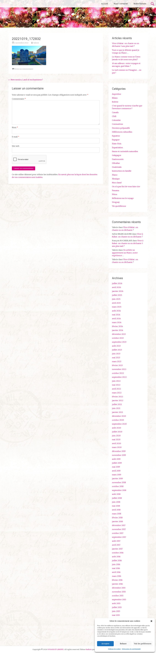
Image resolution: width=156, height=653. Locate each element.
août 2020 (116, 428)
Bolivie (115, 102)
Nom (15, 127)
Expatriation (117, 147)
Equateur (116, 136)
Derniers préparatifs (121, 128)
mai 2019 (116, 467)
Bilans (115, 98)
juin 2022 (116, 381)
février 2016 (117, 580)
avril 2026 (116, 287)
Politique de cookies (114, 649)
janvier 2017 (117, 549)
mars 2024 (116, 322)
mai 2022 (116, 385)
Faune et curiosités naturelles (125, 151)
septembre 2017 (119, 537)
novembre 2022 (119, 369)
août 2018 (116, 494)
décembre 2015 (118, 588)
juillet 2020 (117, 432)
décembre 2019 (119, 451)
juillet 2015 (117, 607)
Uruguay (116, 202)
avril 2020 (116, 443)
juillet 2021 (117, 404)
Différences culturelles (122, 132)
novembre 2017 (119, 529)
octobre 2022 (118, 373)
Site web (15, 146)
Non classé (117, 182)
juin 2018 (116, 502)
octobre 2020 (118, 420)
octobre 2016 (117, 553)
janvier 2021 (117, 412)
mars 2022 (117, 393)
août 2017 (116, 541)
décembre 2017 (118, 525)
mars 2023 (116, 361)
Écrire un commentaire (23, 69)
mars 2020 (117, 447)
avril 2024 (116, 318)
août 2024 (116, 311)
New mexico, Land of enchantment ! (25, 80)
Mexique (116, 179)
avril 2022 (116, 389)
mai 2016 (116, 568)
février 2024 (117, 326)
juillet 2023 (117, 350)
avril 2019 (116, 471)
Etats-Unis (116, 143)
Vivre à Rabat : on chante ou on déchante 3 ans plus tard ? (127, 243)
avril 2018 (116, 510)
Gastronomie (118, 159)
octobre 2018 (117, 486)
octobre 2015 (117, 595)
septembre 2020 (119, 424)
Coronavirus (117, 124)
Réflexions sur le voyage (123, 198)
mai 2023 (116, 357)
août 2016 (116, 556)
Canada (115, 112)
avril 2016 (116, 572)
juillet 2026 (117, 283)
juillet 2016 (117, 560)
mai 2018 (116, 506)
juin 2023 (116, 353)
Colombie (116, 120)
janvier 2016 (117, 584)
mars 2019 (116, 474)
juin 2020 (116, 435)
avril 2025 (116, 303)
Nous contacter (121, 3)
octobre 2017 (117, 533)
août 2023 (116, 346)
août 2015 (116, 603)
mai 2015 (116, 615)
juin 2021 (116, 408)
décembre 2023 (119, 334)
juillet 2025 (117, 295)
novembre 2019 (119, 455)
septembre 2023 (119, 342)
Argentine (116, 94)
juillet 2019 (117, 463)
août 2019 (116, 459)
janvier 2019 (117, 478)
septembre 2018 (119, 490)
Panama (115, 190)
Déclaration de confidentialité (131, 649)
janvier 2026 (117, 291)
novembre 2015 (119, 592)
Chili (114, 116)
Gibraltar (116, 163)
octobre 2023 (118, 338)
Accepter (105, 644)
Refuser (123, 644)
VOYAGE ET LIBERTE (21, 3)
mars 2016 (116, 576)
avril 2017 (116, 545)
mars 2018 (116, 514)
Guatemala (116, 167)
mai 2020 (116, 439)
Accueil (104, 3)
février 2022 (117, 396)
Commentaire (19, 99)
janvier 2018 (117, 521)
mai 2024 (116, 314)
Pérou (114, 194)
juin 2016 (116, 564)
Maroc (115, 175)
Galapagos (116, 155)
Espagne (116, 140)
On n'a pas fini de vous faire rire (126, 186)
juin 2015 (116, 611)
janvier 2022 (117, 400)
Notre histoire (140, 3)
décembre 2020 (119, 416)
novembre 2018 (119, 482)
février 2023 (117, 365)
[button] (151, 621)
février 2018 (117, 517)
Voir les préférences (142, 644)
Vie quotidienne (119, 206)
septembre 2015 (119, 599)
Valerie (36, 43)
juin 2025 (116, 299)
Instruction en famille (121, 171)
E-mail (15, 137)
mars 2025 (116, 307)
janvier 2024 (117, 330)
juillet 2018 (117, 498)
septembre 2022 (119, 377)
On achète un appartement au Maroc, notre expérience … (125, 253)
